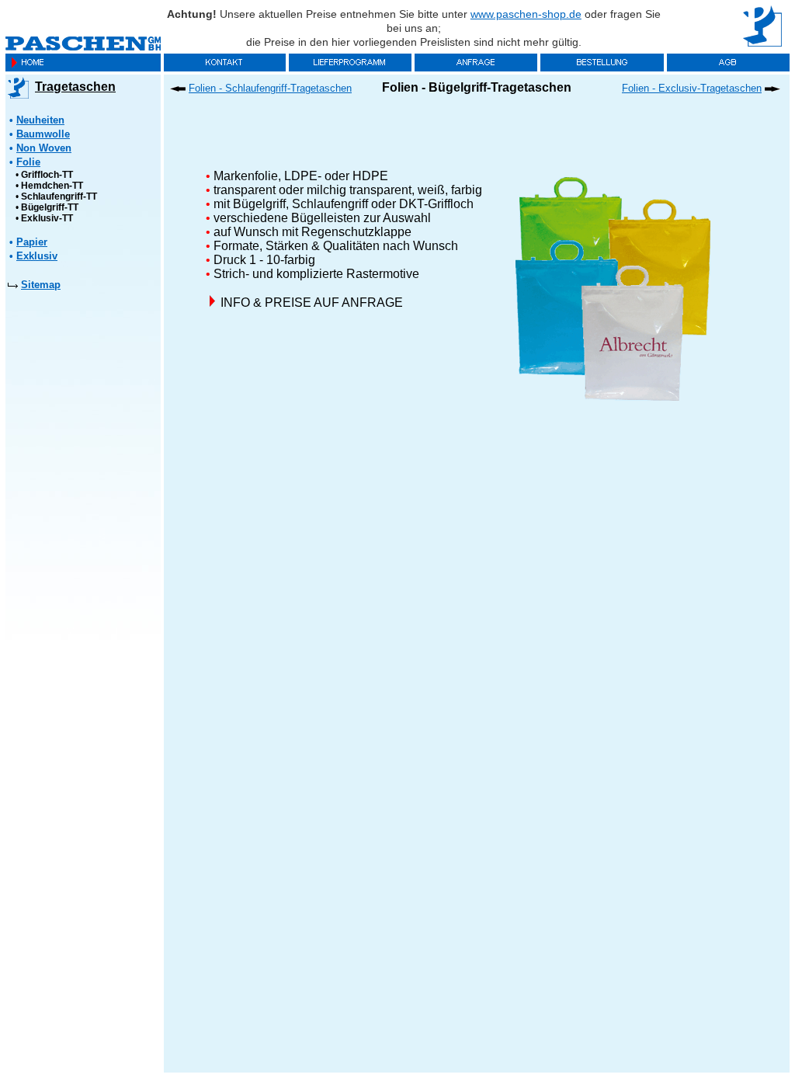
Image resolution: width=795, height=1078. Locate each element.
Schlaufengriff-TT (59, 196)
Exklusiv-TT (47, 218)
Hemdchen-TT (52, 185)
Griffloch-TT (47, 174)
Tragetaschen (75, 86)
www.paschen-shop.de (525, 14)
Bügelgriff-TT (49, 207)
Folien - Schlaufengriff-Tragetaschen (270, 88)
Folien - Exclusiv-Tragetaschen (692, 88)
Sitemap (41, 284)
